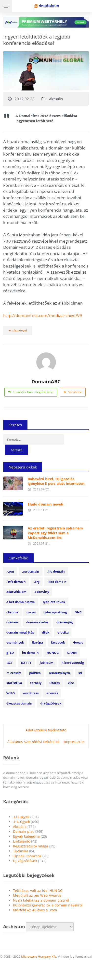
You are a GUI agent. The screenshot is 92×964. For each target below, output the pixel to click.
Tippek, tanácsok (27, 856)
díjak (45, 632)
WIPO (10, 693)
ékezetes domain (19, 703)
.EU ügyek (21, 817)
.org (36, 581)
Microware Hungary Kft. (39, 956)
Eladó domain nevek (45, 504)
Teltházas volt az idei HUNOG (38, 890)
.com (10, 571)
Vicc (71, 683)
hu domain (30, 652)
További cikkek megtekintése (33, 392)
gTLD (10, 652)
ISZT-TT (26, 662)
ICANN (72, 652)
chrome (12, 612)
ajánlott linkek (54, 602)
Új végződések (25, 860)
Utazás (54, 683)
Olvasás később (13, 482)
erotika (62, 632)
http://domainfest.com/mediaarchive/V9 (42, 315)
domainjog (64, 622)
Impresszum (74, 741)
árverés (52, 693)
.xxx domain (57, 581)
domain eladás (37, 622)
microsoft (13, 673)
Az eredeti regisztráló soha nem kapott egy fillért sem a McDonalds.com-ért (55, 533)
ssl (80, 673)
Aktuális (56, 98)
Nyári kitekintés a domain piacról (41, 900)
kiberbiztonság (73, 662)
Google (78, 642)
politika (35, 673)
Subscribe (75, 392)
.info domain (16, 581)
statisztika (14, 683)
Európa (37, 642)
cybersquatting (55, 612)
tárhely (35, 683)
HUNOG (52, 652)
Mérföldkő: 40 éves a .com (35, 910)
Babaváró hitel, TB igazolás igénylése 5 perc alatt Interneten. (56, 481)
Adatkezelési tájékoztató (46, 730)
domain (12, 622)
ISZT (9, 662)
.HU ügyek (21, 821)
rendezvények (17, 330)
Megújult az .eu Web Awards (37, 895)
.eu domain (30, 571)
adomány (42, 591)
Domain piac (23, 831)
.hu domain (56, 571)
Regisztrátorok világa (30, 846)
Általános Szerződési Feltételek (33, 741)
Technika (20, 851)
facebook (58, 642)
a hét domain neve (20, 602)
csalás (31, 612)
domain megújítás (20, 632)
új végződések (50, 703)
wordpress (30, 693)
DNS (78, 612)
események (15, 642)
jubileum (46, 662)
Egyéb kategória (26, 836)
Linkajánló (21, 841)
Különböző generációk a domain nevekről (48, 905)
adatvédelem (16, 591)
